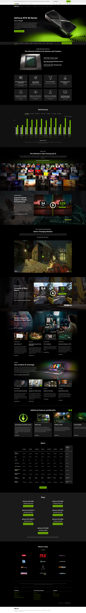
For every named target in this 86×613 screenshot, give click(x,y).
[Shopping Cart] (67, 4)
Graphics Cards (16, 592)
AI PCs (44, 43)
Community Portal (37, 597)
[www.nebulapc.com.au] (62, 575)
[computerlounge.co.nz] (43, 575)
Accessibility (32, 610)
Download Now (46, 352)
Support (46, 6)
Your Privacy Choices (22, 610)
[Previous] (69, 410)
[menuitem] (22, 4)
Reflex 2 (40, 43)
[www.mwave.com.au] (62, 557)
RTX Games (26, 43)
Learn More (16, 355)
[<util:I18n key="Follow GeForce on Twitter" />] (70, 603)
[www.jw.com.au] (24, 568)
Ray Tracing (36, 43)
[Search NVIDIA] (63, 3)
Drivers (40, 6)
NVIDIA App (35, 6)
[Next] (71, 410)
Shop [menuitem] (54, 3)
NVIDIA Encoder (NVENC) (17, 470)
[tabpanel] (43, 130)
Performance (21, 43)
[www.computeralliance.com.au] (24, 574)
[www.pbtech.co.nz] (62, 569)
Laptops (15, 594)
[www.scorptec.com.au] (24, 557)
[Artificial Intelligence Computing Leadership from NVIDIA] (16, 4)
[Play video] (53, 205)
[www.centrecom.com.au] (62, 562)
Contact (49, 610)
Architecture (16, 43)
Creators (47, 43)
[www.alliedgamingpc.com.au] (43, 569)
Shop (50, 6)
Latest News (36, 592)
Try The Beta (46, 399)
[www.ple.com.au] (43, 557)
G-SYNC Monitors (17, 595)
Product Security (44, 610)
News (43, 6)
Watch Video (31, 355)
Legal (28, 610)
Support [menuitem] (60, 3)
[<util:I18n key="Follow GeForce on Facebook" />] (65, 603)
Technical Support (56, 595)
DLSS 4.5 (31, 43)
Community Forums (37, 594)
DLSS (15, 456)
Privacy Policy (16, 610)
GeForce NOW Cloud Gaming (19, 597)
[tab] (26, 114)
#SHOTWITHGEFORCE (37, 595)
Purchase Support (56, 594)
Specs (51, 43)
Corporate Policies (38, 610)
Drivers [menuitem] (57, 3)
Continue (68, 1)
